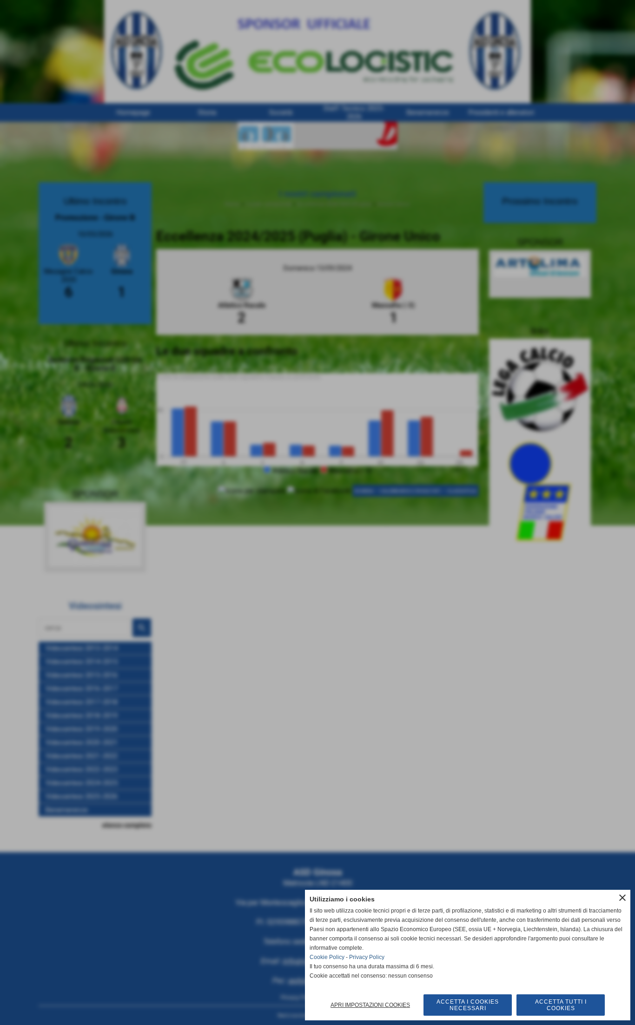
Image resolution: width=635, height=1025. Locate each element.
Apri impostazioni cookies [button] (370, 1005)
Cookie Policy (327, 957)
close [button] (622, 897)
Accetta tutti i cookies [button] (561, 1005)
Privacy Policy (366, 957)
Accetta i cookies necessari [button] (468, 1005)
